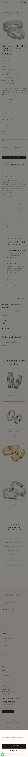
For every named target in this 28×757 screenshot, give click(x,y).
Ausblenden (14, 750)
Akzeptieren (14, 745)
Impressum (22, 754)
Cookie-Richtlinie (7, 754)
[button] (25, 733)
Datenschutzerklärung (15, 754)
